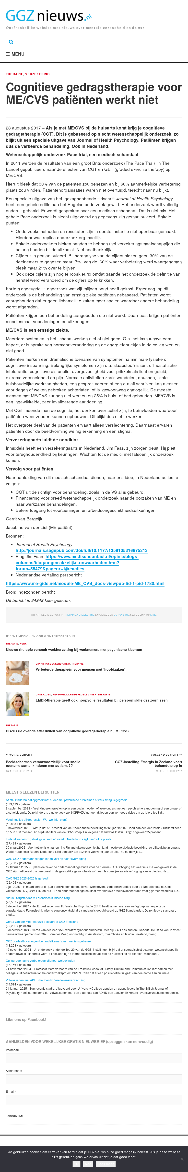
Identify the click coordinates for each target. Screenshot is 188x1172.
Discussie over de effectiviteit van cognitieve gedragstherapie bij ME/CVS (67, 730)
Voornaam (13, 1050)
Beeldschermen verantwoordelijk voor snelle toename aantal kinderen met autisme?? (43, 763)
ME (127, 614)
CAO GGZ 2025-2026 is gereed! (27, 878)
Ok (76, 1164)
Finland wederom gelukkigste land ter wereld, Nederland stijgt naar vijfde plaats (58, 839)
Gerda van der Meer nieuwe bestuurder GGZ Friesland (42, 921)
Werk (23, 644)
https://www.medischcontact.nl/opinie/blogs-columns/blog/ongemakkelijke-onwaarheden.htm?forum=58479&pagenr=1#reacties (77, 562)
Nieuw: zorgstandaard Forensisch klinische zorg (38, 898)
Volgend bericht (165, 754)
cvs (122, 614)
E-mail (11, 1091)
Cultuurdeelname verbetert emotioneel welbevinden (40, 960)
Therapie (14, 73)
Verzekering (37, 73)
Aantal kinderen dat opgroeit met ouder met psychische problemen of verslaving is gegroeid (67, 800)
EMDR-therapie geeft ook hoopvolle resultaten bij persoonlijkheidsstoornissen (102, 700)
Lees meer (106, 1164)
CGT (116, 614)
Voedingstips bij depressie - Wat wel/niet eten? (37, 819)
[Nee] (181, 1159)
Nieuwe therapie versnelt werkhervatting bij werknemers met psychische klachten (74, 649)
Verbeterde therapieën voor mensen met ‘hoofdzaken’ (80, 669)
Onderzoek (43, 695)
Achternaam (14, 1070)
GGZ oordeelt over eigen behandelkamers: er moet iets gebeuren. (49, 941)
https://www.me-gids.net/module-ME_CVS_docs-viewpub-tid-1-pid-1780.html (85, 583)
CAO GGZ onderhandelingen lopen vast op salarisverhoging (46, 858)
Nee (88, 1164)
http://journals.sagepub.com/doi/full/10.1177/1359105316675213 (82, 550)
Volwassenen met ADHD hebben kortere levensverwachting (45, 980)
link (153, 614)
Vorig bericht (21, 754)
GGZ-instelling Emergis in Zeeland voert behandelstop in (148, 763)
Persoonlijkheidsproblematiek (74, 695)
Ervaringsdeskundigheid (53, 664)
